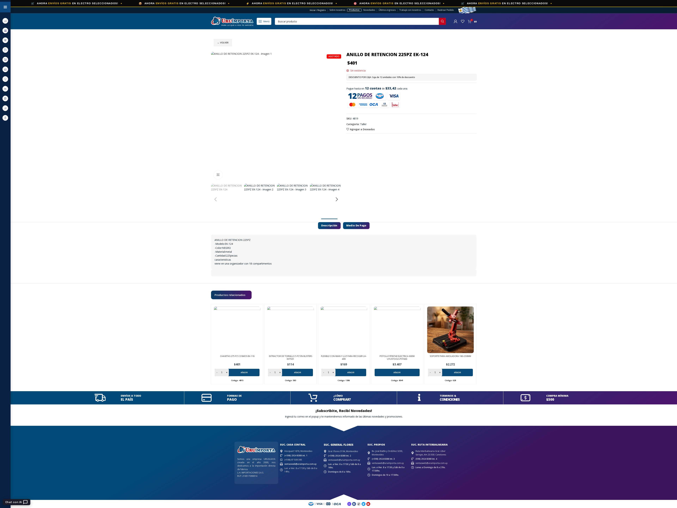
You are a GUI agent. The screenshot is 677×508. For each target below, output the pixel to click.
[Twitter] (363, 504)
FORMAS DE (234, 395)
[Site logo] (232, 21)
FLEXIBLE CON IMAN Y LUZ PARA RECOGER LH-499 (344, 358)
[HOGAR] (5, 69)
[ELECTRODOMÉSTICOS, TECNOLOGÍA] (5, 30)
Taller (363, 124)
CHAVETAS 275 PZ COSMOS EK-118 (237, 356)
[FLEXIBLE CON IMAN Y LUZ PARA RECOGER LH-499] (344, 329)
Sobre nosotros (337, 9)
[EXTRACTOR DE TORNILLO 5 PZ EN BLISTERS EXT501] (290, 329)
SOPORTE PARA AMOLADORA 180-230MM (450, 356)
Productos (354, 9)
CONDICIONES (449, 399)
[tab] (329, 225)
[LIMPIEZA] (5, 98)
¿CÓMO (338, 395)
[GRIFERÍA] (5, 50)
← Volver (222, 42)
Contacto (429, 9)
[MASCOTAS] (5, 108)
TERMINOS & (448, 395)
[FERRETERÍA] (5, 40)
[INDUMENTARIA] (5, 89)
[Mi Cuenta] (455, 21)
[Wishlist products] (462, 21)
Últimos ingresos (387, 9)
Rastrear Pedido (446, 9)
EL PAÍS (127, 399)
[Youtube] (368, 504)
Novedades (369, 9)
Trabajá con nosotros (410, 9)
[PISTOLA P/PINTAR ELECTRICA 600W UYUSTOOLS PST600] (397, 329)
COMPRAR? (342, 399)
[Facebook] (354, 504)
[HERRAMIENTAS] (5, 59)
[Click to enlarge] (218, 174)
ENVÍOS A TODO (131, 395)
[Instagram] (349, 504)
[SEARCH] (442, 21)
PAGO (232, 399)
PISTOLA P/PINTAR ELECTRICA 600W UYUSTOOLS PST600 (397, 358)
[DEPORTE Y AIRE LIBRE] (5, 21)
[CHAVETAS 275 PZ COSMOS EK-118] (237, 329)
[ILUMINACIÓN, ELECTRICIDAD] (5, 79)
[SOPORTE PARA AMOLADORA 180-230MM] (450, 329)
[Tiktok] (359, 504)
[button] (215, 199)
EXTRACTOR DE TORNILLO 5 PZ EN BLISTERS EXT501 (290, 358)
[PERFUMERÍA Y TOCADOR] (5, 118)
